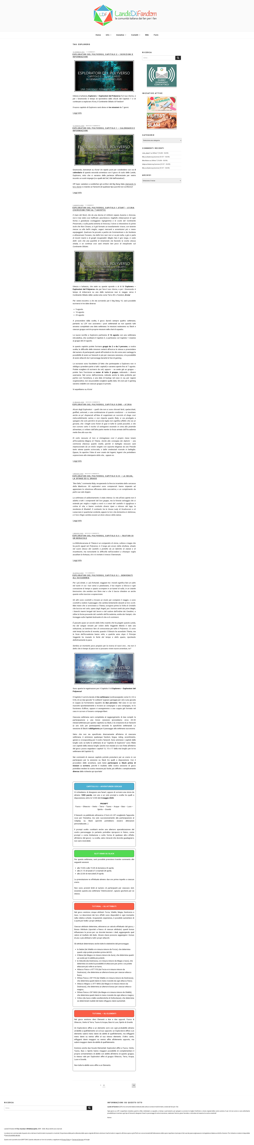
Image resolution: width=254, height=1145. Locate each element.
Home (98, 35)
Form (156, 35)
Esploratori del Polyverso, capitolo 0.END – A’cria (102, 405)
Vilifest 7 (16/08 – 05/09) (160, 153)
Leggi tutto (77, 113)
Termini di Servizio (78, 1139)
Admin (109, 1117)
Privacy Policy (66, 1139)
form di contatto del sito (12, 1135)
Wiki (147, 35)
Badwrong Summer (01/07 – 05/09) (158, 157)
